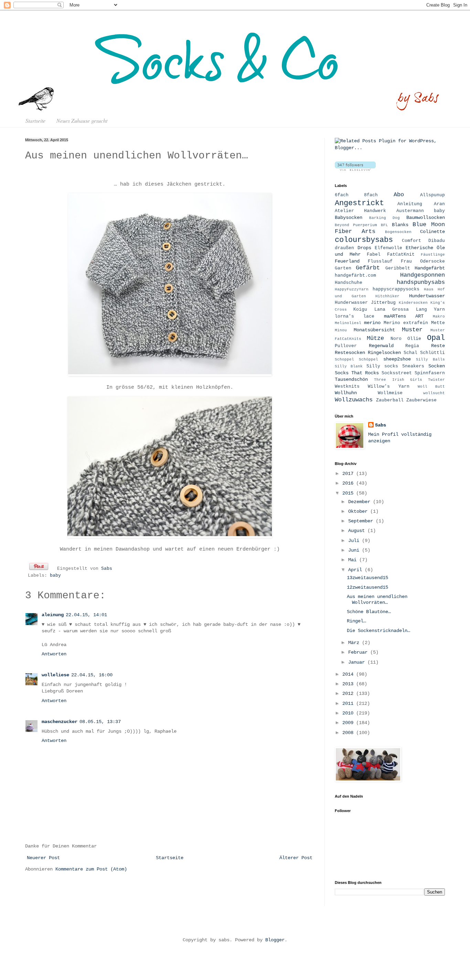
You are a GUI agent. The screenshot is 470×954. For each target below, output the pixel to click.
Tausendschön (351, 379)
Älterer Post (295, 858)
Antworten (54, 654)
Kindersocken (413, 303)
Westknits (347, 386)
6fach (342, 195)
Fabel (374, 254)
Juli (355, 540)
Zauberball (390, 400)
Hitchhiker (387, 296)
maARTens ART (404, 316)
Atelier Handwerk (360, 211)
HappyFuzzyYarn (351, 289)
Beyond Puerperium (356, 225)
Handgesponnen (422, 275)
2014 (349, 674)
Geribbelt (397, 268)
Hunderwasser (351, 302)
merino (372, 322)
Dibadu (436, 240)
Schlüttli (432, 353)
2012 (349, 693)
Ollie (414, 338)
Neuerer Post (43, 858)
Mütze (375, 338)
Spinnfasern (430, 373)
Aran (439, 204)
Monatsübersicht (374, 330)
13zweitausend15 (367, 577)
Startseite (35, 120)
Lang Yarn (430, 309)
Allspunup (432, 195)
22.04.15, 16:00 (92, 675)
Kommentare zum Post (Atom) (91, 869)
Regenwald (381, 345)
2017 (349, 473)
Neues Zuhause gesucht (81, 120)
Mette (438, 323)
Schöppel (368, 359)
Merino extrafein (406, 323)
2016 (349, 483)
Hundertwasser (427, 296)
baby (55, 575)
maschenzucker (59, 721)
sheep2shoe (397, 359)
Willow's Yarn (388, 386)
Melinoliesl (348, 323)
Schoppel (344, 359)
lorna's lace (354, 316)
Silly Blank (349, 366)
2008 (349, 732)
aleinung (53, 615)
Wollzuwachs (354, 400)
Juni (355, 550)
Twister (436, 380)
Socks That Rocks (357, 373)
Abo (399, 194)
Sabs (106, 568)
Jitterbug (383, 302)
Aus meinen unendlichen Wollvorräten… (377, 599)
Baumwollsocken (425, 217)
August (357, 530)
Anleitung (409, 204)
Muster (412, 329)
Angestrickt (359, 203)
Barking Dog (384, 218)
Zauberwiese (421, 400)
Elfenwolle (388, 248)
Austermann (410, 211)
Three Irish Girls (398, 380)
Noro (396, 338)
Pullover (346, 346)
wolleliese (55, 675)
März (355, 642)
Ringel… (356, 621)
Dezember (360, 501)
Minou (341, 330)
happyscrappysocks (396, 289)
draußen (344, 248)
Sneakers (413, 366)
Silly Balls (430, 359)
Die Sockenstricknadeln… (378, 630)
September (362, 521)
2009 (349, 722)
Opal (436, 337)
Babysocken (348, 217)
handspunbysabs (421, 282)
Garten (343, 268)
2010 (349, 713)
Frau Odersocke (423, 261)
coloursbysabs (364, 239)
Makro (439, 316)
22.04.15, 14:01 (86, 615)
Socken (436, 366)
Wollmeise (390, 393)
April (356, 570)
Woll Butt (431, 387)
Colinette (432, 231)
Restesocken (350, 352)
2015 (349, 493)
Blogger (275, 940)
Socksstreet (397, 373)
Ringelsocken (384, 352)
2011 (349, 703)
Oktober (359, 511)
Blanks (400, 225)
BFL (384, 225)
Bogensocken (398, 232)
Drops (364, 248)
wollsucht (434, 393)
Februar (359, 652)
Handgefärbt (430, 268)
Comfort (411, 240)
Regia (412, 346)
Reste (438, 345)
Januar (357, 662)
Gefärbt (368, 268)
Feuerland (347, 261)
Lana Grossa (391, 309)
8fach (371, 195)
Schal (410, 353)
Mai (353, 560)
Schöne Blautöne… (369, 611)
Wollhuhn (346, 393)
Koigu (360, 309)
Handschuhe (348, 282)
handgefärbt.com (355, 275)
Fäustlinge (433, 255)
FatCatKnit (401, 254)
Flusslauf (380, 261)
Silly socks (382, 366)
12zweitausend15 (367, 587)
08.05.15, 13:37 (100, 721)
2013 (349, 684)
